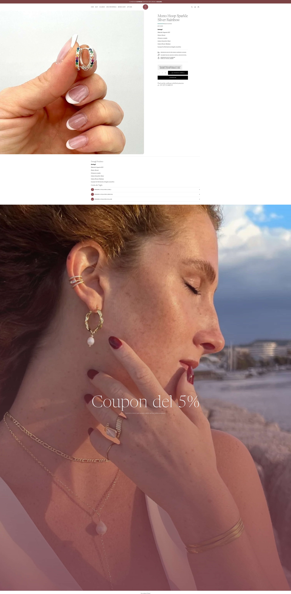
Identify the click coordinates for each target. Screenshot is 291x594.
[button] (160, 23)
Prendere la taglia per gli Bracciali (104, 194)
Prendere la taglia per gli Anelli (103, 189)
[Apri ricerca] (192, 7)
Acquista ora (172, 77)
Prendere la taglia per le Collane (103, 199)
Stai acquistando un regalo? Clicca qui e (169, 67)
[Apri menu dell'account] (195, 7)
